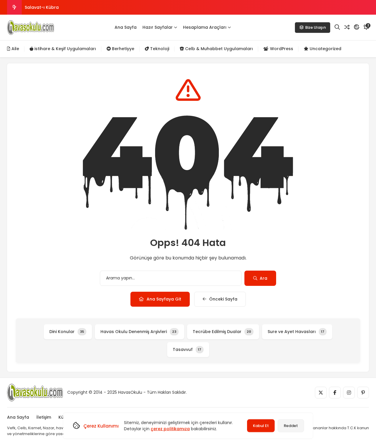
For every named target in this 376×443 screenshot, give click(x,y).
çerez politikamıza (170, 429)
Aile (14, 49)
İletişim (43, 417)
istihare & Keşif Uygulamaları (64, 49)
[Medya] (321, 392)
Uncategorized (324, 49)
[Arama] (337, 27)
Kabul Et (261, 425)
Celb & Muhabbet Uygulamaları (218, 49)
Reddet (291, 425)
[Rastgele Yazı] (347, 27)
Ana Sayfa (126, 27)
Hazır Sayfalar (157, 27)
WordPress (281, 49)
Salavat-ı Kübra (42, 7)
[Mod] (356, 27)
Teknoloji (159, 49)
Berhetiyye (122, 49)
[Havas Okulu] (30, 27)
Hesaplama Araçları (204, 27)
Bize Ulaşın (315, 27)
